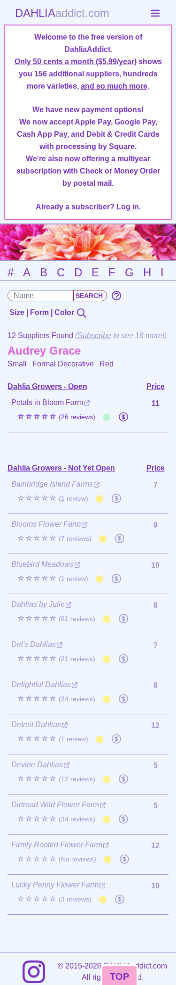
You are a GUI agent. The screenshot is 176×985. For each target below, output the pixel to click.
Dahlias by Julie (38, 604)
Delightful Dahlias (41, 684)
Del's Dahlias (33, 644)
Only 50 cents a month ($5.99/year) (76, 62)
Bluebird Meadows (42, 564)
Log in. (128, 207)
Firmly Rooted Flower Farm (56, 845)
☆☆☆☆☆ (56, 417)
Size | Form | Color (42, 312)
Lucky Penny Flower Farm (55, 885)
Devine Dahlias (37, 765)
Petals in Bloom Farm (47, 402)
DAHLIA (62, 13)
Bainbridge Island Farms (52, 484)
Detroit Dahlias (36, 724)
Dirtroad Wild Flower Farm (55, 805)
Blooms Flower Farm (46, 524)
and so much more (114, 86)
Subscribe (94, 335)
